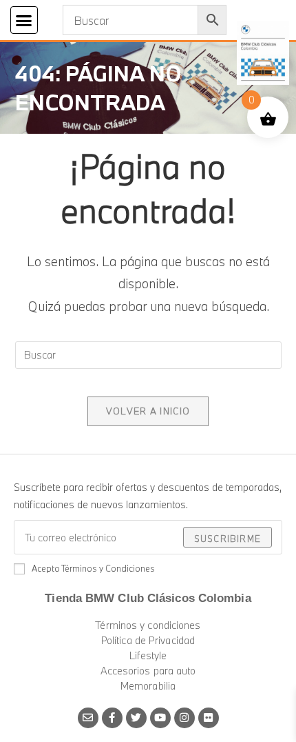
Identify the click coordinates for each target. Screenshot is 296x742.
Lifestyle (148, 655)
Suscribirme (227, 538)
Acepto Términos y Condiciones (93, 568)
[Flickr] (208, 718)
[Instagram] (184, 718)
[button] (24, 20)
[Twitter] (136, 718)
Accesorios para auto (148, 670)
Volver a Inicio (148, 411)
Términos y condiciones (147, 625)
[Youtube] (160, 718)
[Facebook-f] (112, 718)
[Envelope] (88, 718)
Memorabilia (148, 685)
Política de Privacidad (148, 640)
